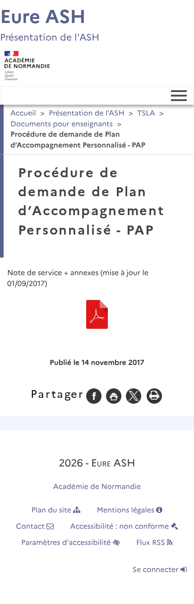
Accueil (23, 113)
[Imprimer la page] (114, 396)
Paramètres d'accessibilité (67, 543)
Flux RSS (151, 543)
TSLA (146, 113)
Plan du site (53, 510)
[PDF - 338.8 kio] (97, 314)
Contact (31, 526)
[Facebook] (94, 396)
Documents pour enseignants (61, 124)
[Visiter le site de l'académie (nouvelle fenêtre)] (25, 63)
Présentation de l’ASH (87, 113)
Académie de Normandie (97, 487)
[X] (134, 396)
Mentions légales (127, 510)
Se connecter (156, 570)
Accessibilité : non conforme (120, 526)
